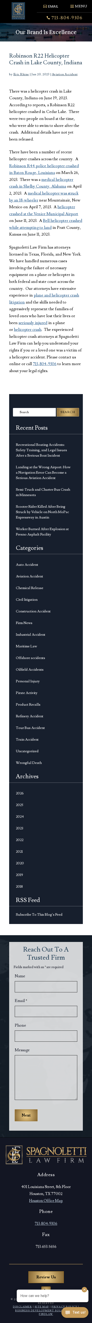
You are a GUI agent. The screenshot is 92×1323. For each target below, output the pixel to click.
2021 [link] (19, 851)
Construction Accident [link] (33, 611)
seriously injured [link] (33, 322)
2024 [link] (20, 816)
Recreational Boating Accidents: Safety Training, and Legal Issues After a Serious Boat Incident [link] (41, 450)
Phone (20, 1025)
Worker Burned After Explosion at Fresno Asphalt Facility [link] (42, 532)
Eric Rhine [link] (21, 74)
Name (20, 976)
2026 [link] (20, 793)
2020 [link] (20, 863)
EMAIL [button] (53, 6)
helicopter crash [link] (27, 329)
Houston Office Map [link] (46, 1200)
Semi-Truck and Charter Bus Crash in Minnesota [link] (43, 492)
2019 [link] (19, 875)
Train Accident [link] (27, 739)
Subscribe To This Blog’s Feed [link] (39, 914)
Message (22, 1050)
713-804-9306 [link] (66, 18)
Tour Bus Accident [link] (30, 728)
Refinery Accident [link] (29, 716)
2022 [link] (19, 840)
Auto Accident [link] (27, 564)
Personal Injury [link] (28, 681)
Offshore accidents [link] (30, 658)
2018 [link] (19, 886)
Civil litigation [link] (27, 599)
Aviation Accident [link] (65, 74)
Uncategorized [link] (27, 751)
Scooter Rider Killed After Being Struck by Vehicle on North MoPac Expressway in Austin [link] (42, 512)
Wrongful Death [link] (29, 763)
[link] (18, 11)
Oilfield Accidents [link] (30, 669)
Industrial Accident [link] (30, 634)
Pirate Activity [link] (27, 693)
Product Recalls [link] (28, 704)
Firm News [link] (24, 623)
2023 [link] (19, 828)
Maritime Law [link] (26, 646)
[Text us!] (75, 1313)
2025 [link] (19, 805)
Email (21, 1000)
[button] (78, 4)
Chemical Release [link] (29, 588)
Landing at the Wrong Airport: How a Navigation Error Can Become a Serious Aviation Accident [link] (43, 472)
